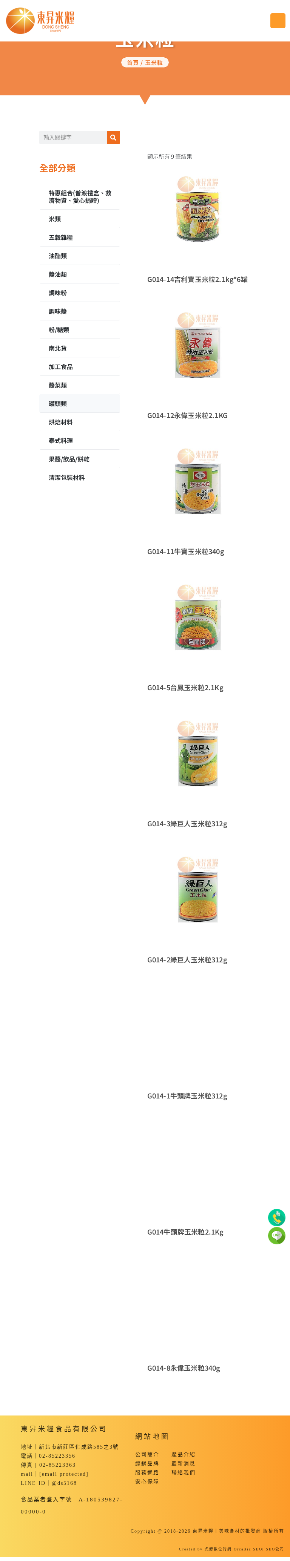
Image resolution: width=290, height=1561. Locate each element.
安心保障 (147, 1481)
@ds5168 (64, 1483)
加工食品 (61, 366)
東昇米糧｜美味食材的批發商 (227, 1531)
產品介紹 (183, 1454)
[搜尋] (113, 137)
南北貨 (58, 347)
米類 (55, 218)
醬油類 (58, 274)
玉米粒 (154, 62)
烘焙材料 (61, 421)
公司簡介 (147, 1454)
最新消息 (183, 1463)
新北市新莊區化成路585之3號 (79, 1447)
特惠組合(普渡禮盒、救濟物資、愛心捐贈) (80, 196)
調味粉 (58, 292)
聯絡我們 (183, 1472)
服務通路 (147, 1472)
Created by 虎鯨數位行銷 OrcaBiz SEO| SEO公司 (231, 1549)
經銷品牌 (147, 1463)
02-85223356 (57, 1456)
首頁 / (136, 62)
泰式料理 (61, 440)
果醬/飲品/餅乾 (69, 458)
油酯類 (58, 255)
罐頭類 (58, 403)
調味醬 (58, 311)
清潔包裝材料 (67, 477)
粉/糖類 (59, 329)
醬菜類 (58, 384)
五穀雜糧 (61, 237)
